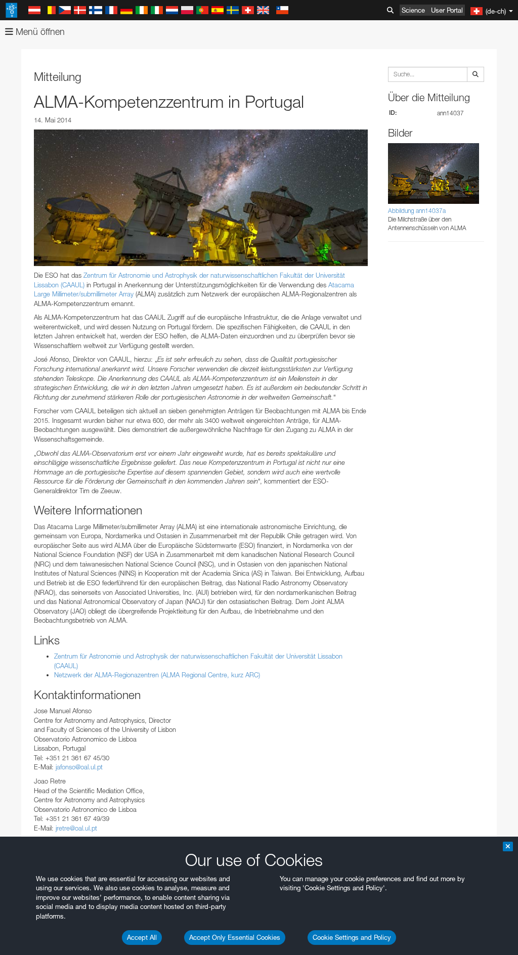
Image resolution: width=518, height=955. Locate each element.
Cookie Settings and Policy (352, 937)
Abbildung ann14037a (417, 210)
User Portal (447, 10)
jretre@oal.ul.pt (76, 828)
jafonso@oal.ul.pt (79, 767)
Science (413, 10)
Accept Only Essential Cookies (234, 937)
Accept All (142, 937)
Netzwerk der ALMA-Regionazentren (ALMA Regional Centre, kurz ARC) (157, 675)
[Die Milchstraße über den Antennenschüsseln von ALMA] (201, 197)
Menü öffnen (39, 31)
